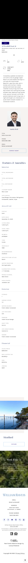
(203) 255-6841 (14, 526)
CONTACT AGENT (14, 150)
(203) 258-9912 (14, 515)
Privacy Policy (20, 553)
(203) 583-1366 (6, 140)
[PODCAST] (19, 519)
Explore (14, 444)
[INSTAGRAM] (8, 519)
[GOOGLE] (16, 519)
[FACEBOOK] (4, 519)
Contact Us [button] (14, 478)
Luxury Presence (14, 545)
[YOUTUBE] (12, 519)
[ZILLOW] (23, 519)
